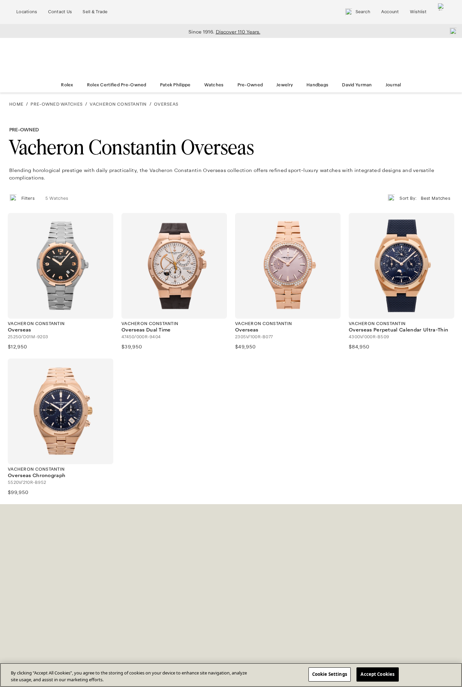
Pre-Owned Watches (56, 104)
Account (390, 11)
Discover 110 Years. (238, 32)
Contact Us (60, 11)
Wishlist (418, 11)
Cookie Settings (329, 674)
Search (362, 11)
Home (16, 104)
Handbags (317, 85)
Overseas (166, 104)
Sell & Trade (95, 11)
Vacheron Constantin (118, 104)
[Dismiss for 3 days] (451, 31)
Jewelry (284, 85)
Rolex (67, 85)
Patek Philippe (175, 85)
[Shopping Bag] (441, 12)
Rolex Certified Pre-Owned (116, 85)
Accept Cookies (377, 674)
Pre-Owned (250, 85)
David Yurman (357, 85)
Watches (214, 85)
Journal (393, 85)
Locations (26, 11)
